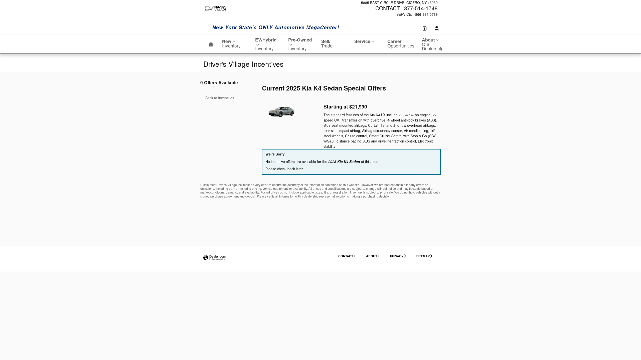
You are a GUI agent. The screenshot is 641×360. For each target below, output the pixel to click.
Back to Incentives (219, 97)
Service (362, 41)
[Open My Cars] (435, 28)
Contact (345, 256)
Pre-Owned (300, 44)
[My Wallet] (425, 28)
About (432, 44)
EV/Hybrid (266, 44)
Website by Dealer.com (214, 257)
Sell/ (327, 43)
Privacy (396, 256)
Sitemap (423, 256)
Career (400, 43)
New (231, 43)
